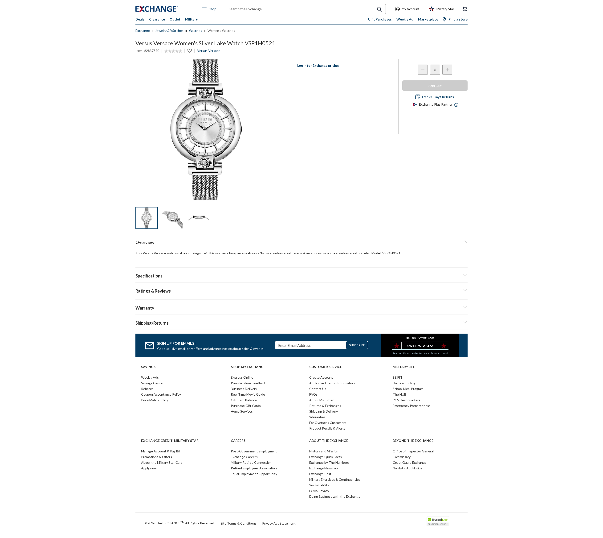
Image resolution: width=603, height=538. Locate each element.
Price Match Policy (154, 400)
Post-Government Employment (254, 451)
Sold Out (435, 86)
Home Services (242, 411)
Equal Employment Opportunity (254, 474)
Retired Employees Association (254, 468)
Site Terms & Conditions (238, 523)
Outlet (175, 19)
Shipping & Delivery (323, 411)
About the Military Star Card (162, 462)
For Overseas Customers (327, 423)
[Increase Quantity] (447, 70)
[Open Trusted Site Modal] (438, 521)
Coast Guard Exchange (410, 462)
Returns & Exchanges (325, 406)
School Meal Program (408, 389)
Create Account (321, 377)
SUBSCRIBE (357, 345)
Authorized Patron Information (332, 383)
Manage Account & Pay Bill (160, 451)
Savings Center (152, 383)
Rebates (147, 389)
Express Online (242, 377)
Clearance (157, 19)
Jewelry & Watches (169, 31)
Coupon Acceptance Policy (161, 394)
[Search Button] (379, 9)
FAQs (313, 394)
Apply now (149, 468)
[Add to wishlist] (189, 50)
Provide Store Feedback (248, 383)
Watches (195, 31)
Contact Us (317, 389)
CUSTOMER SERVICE (325, 367)
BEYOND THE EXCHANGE (413, 441)
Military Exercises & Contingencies (334, 479)
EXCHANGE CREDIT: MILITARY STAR (170, 441)
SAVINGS (148, 367)
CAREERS (238, 441)
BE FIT (398, 377)
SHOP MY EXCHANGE (248, 367)
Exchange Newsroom (324, 468)
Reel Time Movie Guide (248, 394)
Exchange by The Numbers (329, 462)
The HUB (399, 394)
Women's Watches (221, 31)
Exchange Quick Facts (325, 457)
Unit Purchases (380, 19)
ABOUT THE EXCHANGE (328, 441)
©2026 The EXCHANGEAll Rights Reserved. (180, 523)
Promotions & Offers (156, 457)
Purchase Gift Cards (246, 406)
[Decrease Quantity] (423, 70)
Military (191, 19)
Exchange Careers (244, 457)
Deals (139, 19)
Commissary (402, 457)
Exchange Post (320, 474)
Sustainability (319, 485)
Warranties (317, 417)
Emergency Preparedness (412, 406)
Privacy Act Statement (279, 523)
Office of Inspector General (413, 451)
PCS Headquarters (406, 400)
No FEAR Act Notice (407, 468)
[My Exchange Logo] (165, 9)
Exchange (142, 31)
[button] (301, 290)
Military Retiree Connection (251, 462)
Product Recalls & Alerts (327, 428)
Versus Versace (208, 51)
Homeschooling (404, 383)
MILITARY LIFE (404, 367)
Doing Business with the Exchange (334, 496)
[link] (173, 51)
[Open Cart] (465, 9)
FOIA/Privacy (319, 491)
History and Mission (323, 451)
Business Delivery (244, 389)
